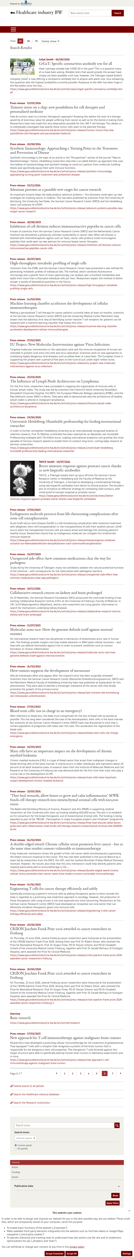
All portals (23, 1148)
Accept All (72, 1253)
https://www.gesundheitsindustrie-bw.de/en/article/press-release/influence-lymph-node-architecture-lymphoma (61, 405)
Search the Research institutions (31, 1102)
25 (21, 42)
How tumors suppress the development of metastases (50, 671)
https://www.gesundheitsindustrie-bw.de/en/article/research (45, 1022)
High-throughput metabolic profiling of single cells (48, 263)
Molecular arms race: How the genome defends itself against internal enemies (61, 632)
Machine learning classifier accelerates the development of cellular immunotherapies (59, 306)
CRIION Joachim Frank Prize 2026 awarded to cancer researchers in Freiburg (60, 931)
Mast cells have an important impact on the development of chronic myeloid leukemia (61, 753)
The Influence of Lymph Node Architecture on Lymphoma (54, 382)
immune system (24, 1138)
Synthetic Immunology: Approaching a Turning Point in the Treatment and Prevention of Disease (64, 151)
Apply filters (113, 1203)
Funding (16, 1172)
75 (37, 42)
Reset (115, 1195)
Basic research (20, 1018)
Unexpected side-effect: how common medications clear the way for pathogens (60, 561)
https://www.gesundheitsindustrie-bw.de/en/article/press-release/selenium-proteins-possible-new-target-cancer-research (66, 209)
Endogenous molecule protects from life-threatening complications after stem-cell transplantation (64, 516)
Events (15, 1177)
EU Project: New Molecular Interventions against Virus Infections (60, 345)
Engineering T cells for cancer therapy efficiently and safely (54, 889)
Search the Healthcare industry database (36, 1094)
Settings (127, 1253)
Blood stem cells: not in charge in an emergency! (46, 711)
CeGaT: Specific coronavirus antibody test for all (75, 64)
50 (29, 42)
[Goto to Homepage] (37, 13)
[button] (118, 1186)
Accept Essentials (54, 1253)
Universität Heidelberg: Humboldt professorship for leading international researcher (65, 424)
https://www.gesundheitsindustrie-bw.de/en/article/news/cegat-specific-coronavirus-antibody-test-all (66, 90)
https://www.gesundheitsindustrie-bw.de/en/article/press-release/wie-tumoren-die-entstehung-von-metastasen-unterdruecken (65, 694)
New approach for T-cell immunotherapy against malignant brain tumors (65, 1038)
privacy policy (76, 1246)
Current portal (25, 1145)
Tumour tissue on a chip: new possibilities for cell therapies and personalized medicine (57, 110)
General (15, 1162)
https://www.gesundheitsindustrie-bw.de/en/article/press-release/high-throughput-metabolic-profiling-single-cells (64, 286)
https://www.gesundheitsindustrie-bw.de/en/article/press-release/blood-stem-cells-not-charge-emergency (64, 734)
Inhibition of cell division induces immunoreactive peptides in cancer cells (65, 227)
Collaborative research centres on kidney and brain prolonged (56, 593)
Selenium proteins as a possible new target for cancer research (55, 190)
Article (15, 1167)
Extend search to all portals (28, 1086)
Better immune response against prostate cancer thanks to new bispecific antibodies (80, 468)
